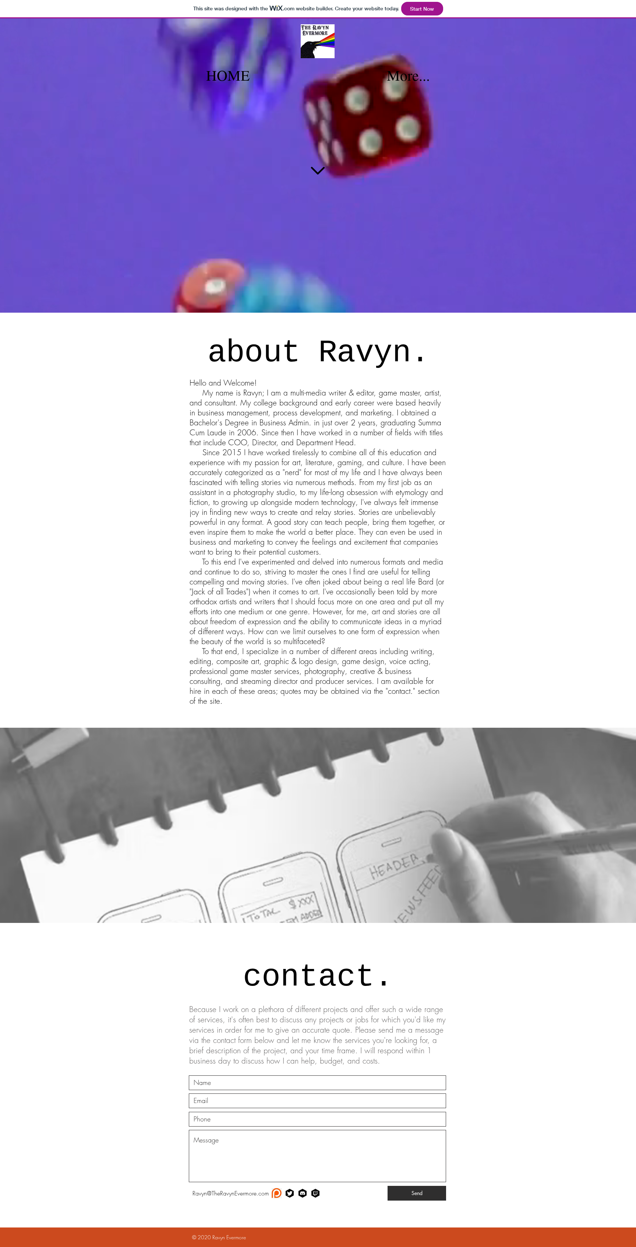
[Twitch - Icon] (315, 1193)
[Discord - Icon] (302, 1193)
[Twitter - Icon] (290, 1193)
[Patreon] (277, 1193)
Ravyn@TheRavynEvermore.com (230, 1193)
